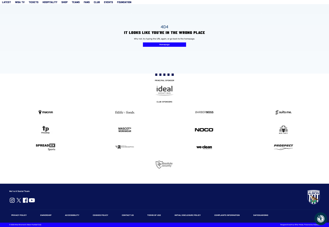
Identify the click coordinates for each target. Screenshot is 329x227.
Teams (76, 2)
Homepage (164, 44)
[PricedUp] (45, 129)
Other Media (299, 225)
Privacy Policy (19, 215)
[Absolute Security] (164, 164)
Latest (6, 2)
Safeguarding (260, 215)
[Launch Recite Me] (320, 218)
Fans (87, 2)
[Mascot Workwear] (125, 129)
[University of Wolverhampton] (125, 147)
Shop (64, 2)
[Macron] (45, 112)
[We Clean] (204, 147)
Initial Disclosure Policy (188, 215)
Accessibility (72, 215)
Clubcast (316, 225)
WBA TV (20, 2)
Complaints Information (227, 215)
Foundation (124, 2)
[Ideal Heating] (164, 90)
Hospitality (50, 2)
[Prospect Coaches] (283, 147)
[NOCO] (204, 130)
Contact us (128, 215)
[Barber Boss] (204, 112)
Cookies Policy (100, 215)
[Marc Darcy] (283, 130)
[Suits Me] (283, 112)
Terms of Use (154, 215)
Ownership (45, 215)
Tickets (33, 2)
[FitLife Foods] (125, 112)
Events (108, 2)
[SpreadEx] (45, 147)
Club (97, 2)
